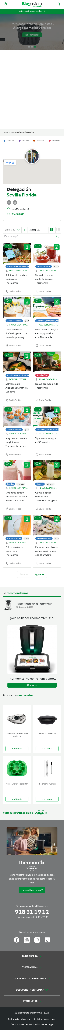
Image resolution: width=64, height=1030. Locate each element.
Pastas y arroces (43, 266)
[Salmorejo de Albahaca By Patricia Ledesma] (17, 363)
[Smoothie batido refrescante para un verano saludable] (17, 471)
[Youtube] (27, 939)
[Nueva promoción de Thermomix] (47, 363)
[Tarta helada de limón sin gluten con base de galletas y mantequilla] (17, 308)
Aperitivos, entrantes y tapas (19, 266)
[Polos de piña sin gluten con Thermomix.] (17, 526)
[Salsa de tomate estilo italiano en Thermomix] (47, 254)
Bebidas (10, 484)
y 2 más (27, 538)
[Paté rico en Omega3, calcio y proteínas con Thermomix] (47, 308)
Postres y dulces (14, 538)
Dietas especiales (14, 321)
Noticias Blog (42, 375)
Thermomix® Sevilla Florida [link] (22, 132)
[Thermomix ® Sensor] (47, 768)
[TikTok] (47, 939)
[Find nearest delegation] (5, 4)
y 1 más (57, 266)
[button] (58, 4)
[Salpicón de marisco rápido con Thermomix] (17, 254)
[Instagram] (37, 939)
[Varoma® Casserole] (47, 718)
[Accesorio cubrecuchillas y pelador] (16, 718)
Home (5, 132)
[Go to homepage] (32, 4)
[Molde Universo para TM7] (16, 768)
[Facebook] (16, 939)
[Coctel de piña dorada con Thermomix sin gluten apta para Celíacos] (47, 471)
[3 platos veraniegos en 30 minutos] (47, 417)
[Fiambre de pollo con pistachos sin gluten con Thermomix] (47, 526)
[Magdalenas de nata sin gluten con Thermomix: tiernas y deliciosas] (17, 417)
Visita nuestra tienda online (30, 11)
